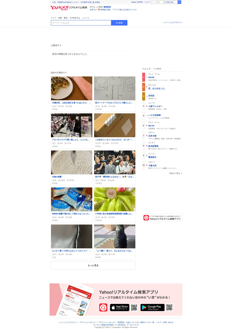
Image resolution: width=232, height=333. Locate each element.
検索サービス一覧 (147, 322)
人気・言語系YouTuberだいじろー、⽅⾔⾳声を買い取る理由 (76, 2)
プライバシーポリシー (88, 322)
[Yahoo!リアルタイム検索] (69, 6)
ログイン (93, 10)
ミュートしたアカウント (172, 22)
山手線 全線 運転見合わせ (171, 2)
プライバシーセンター (107, 322)
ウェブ (53, 18)
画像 (60, 18)
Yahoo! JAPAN (137, 2)
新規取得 (107, 7)
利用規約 (121, 322)
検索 (120, 23)
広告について (131, 322)
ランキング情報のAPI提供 (103, 325)
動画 (65, 18)
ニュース (85, 18)
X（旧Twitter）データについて (127, 325)
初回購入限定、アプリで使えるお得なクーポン (118, 10)
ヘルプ (147, 2)
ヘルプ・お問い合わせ (164, 322)
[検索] (179, 2)
